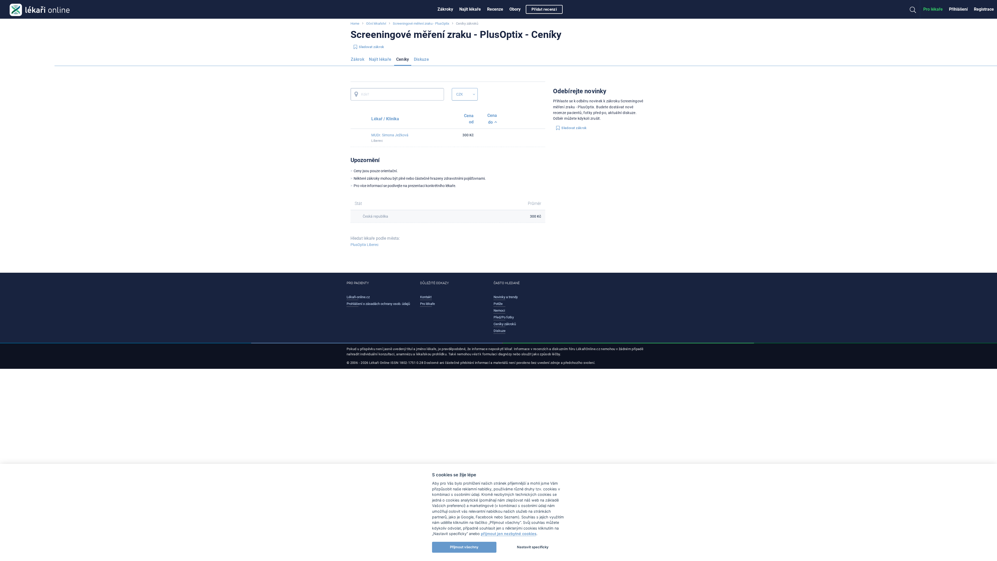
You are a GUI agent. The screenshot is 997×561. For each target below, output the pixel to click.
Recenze (495, 9)
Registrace (984, 9)
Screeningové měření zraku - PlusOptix (421, 23)
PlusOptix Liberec (365, 245)
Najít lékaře (470, 9)
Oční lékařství (376, 23)
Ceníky (402, 59)
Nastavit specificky (533, 547)
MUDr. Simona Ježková (389, 135)
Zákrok (357, 59)
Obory (515, 9)
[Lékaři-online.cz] (39, 9)
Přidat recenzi (544, 9)
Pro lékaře (933, 9)
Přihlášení (958, 9)
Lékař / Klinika (385, 118)
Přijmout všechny (464, 547)
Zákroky (445, 9)
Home (355, 23)
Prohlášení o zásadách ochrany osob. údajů (378, 304)
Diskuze (421, 59)
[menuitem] (445, 9)
